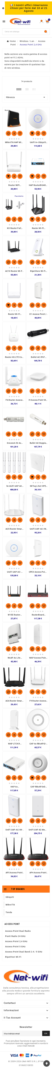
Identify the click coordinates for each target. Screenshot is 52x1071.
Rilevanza (26, 97)
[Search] (45, 31)
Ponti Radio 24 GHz (15, 936)
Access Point (12, 924)
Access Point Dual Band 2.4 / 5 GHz (23, 952)
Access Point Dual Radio (18, 931)
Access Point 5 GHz (15, 946)
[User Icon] (41, 21)
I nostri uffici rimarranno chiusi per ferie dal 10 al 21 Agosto (29, 8)
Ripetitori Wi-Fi (13, 957)
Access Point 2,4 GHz (16, 941)
